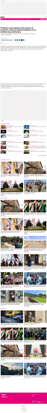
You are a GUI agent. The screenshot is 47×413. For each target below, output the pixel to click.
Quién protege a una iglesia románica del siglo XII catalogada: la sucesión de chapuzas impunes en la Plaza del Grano (34, 175)
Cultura (9, 19)
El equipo (23, 406)
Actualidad (2, 19)
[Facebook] (17, 40)
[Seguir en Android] (32, 395)
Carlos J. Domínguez (26, 177)
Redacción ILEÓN (3, 176)
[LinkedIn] (23, 40)
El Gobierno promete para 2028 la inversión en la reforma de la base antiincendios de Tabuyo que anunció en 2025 (35, 214)
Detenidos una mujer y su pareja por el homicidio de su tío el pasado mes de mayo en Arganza (12, 250)
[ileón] (6, 394)
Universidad (20, 19)
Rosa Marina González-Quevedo (28, 324)
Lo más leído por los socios (5, 159)
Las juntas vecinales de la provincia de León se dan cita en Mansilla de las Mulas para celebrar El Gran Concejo (12, 268)
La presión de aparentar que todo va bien (32, 323)
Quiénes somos (23, 405)
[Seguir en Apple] (33, 395)
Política (6, 19)
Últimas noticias (3, 308)
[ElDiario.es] (43, 19)
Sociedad (12, 19)
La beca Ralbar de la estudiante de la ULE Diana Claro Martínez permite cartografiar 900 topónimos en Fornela (35, 286)
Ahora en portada (4, 198)
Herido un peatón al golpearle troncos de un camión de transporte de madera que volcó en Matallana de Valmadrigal (34, 250)
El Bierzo (24, 19)
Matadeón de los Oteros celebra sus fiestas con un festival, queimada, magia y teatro (35, 341)
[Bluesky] (19, 40)
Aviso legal (23, 409)
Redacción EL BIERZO (27, 287)
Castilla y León (28, 19)
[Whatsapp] (15, 40)
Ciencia (16, 19)
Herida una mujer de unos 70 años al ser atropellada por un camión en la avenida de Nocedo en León (11, 324)
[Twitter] (21, 40)
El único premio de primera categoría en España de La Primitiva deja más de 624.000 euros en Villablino (11, 304)
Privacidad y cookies (23, 408)
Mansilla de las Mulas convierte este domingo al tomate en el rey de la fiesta (35, 358)
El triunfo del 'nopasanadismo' (29, 192)
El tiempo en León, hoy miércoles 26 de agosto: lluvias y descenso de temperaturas (11, 376)
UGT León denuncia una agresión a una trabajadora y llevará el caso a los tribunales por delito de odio (11, 175)
